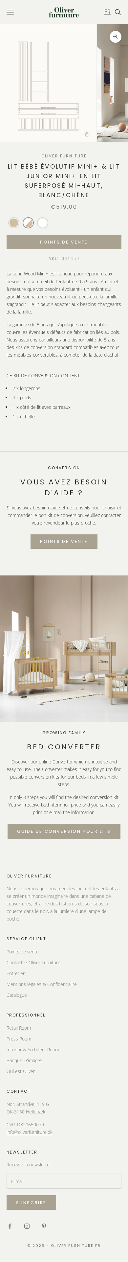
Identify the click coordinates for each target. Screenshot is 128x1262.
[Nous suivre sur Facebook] (10, 1226)
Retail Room (19, 1028)
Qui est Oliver (21, 1071)
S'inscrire (31, 1203)
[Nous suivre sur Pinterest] (44, 1226)
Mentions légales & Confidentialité (42, 984)
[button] (13, 222)
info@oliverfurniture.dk (30, 1132)
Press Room (19, 1039)
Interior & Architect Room (33, 1049)
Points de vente (23, 951)
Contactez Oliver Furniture (33, 962)
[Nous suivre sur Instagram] (27, 1226)
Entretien (16, 973)
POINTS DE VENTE (64, 242)
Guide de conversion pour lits (64, 831)
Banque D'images (24, 1060)
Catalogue (17, 995)
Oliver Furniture (64, 156)
